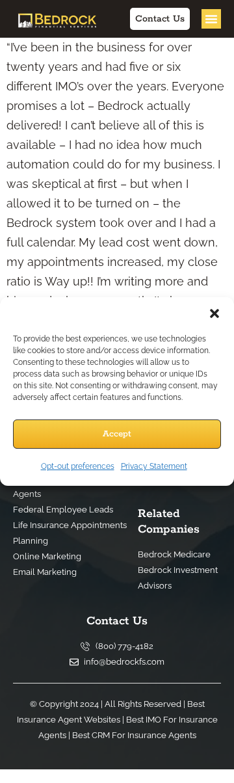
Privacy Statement (154, 466)
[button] (214, 313)
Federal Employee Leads (63, 509)
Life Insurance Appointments (70, 525)
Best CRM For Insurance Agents (60, 486)
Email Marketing (45, 572)
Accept (117, 434)
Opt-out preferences (77, 466)
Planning (30, 541)
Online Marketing (47, 556)
